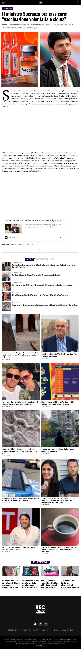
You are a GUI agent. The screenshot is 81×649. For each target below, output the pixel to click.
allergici (68, 104)
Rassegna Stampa (67, 630)
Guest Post (45, 630)
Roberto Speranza (18, 244)
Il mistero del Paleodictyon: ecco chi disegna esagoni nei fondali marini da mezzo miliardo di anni (19, 451)
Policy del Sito (40, 646)
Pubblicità (55, 630)
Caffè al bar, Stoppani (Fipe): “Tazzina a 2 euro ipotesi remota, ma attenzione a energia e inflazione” (58, 550)
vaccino (30, 244)
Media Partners (13, 630)
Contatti (36, 630)
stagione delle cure (45, 104)
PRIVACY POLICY (25, 630)
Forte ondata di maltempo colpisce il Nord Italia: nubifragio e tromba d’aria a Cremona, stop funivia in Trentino (20, 355)
